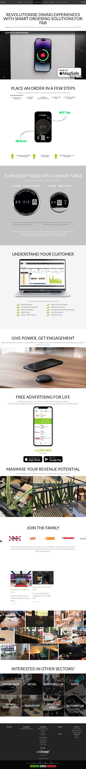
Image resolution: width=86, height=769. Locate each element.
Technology (26, 727)
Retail (43, 732)
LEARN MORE (43, 321)
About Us (9, 727)
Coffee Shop (43, 730)
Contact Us (77, 734)
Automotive (43, 742)
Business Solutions (76, 730)
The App (60, 727)
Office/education (43, 737)
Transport (42, 739)
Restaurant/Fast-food (43, 728)
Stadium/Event (43, 741)
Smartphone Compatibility (26, 728)
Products (76, 727)
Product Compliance (77, 732)
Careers (77, 737)
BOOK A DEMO (43, 560)
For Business (43, 727)
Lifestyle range (77, 728)
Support (77, 735)
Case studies (43, 744)
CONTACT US (43, 555)
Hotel (42, 735)
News (59, 734)
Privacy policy (43, 755)
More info (43, 766)
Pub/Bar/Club (43, 734)
